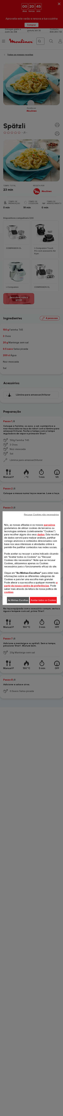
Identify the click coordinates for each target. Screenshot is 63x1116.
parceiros (49, 524)
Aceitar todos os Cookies (43, 600)
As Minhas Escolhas (18, 600)
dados (41, 534)
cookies (8, 592)
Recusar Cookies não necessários (41, 514)
